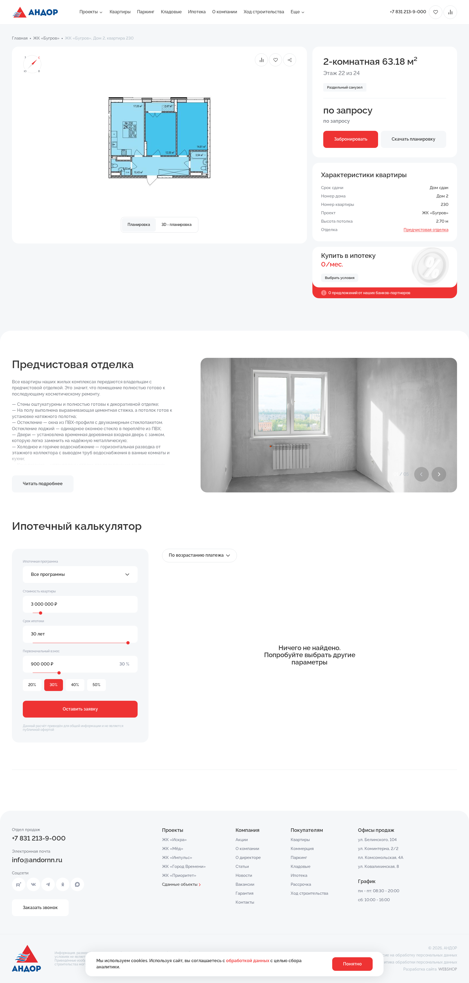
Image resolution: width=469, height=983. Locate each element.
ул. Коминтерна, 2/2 (378, 848)
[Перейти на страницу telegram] (48, 884)
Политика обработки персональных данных (417, 962)
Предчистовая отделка (426, 229)
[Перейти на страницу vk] (33, 884)
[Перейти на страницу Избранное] (435, 12)
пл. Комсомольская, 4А (380, 857)
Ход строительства (264, 11)
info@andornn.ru (37, 860)
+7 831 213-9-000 (408, 11)
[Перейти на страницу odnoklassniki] (62, 884)
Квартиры (120, 11)
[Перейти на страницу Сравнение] (450, 12)
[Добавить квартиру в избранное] (275, 59)
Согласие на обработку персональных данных (414, 955)
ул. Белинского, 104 (377, 839)
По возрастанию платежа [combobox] (196, 555)
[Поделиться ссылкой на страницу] (289, 59)
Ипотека (197, 11)
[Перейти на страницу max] (77, 884)
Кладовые (171, 11)
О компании (224, 11)
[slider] (40, 613)
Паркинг (145, 11)
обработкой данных (248, 960)
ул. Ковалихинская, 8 (378, 866)
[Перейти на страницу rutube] (19, 884)
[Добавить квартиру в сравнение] (261, 59)
